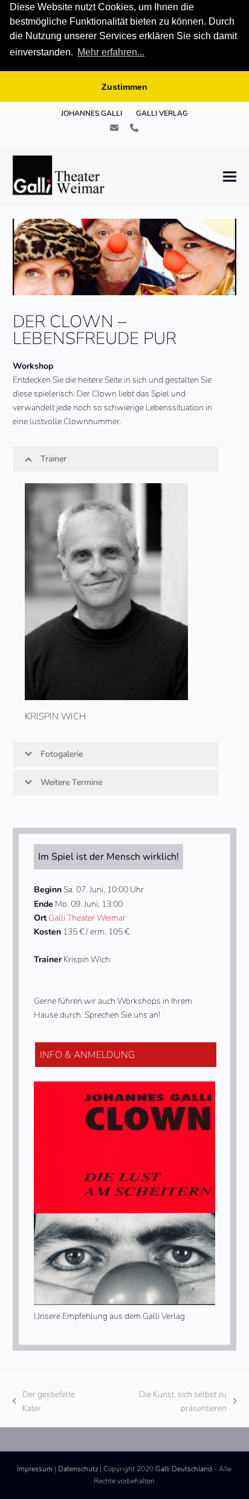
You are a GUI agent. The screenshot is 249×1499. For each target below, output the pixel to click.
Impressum (35, 1469)
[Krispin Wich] (106, 590)
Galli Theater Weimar (87, 918)
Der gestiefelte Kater (44, 1402)
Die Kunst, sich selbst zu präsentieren (164, 1402)
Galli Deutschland (183, 1469)
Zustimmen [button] (124, 87)
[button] (229, 176)
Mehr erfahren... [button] (110, 52)
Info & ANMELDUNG (87, 1055)
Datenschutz (78, 1469)
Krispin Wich (55, 716)
